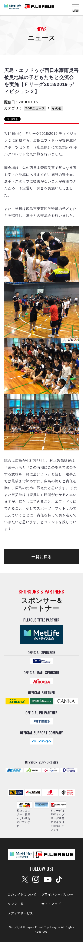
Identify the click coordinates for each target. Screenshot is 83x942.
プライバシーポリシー (57, 894)
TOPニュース (35, 108)
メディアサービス (20, 913)
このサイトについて (22, 894)
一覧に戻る (41, 557)
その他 (57, 108)
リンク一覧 (16, 903)
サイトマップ (51, 903)
